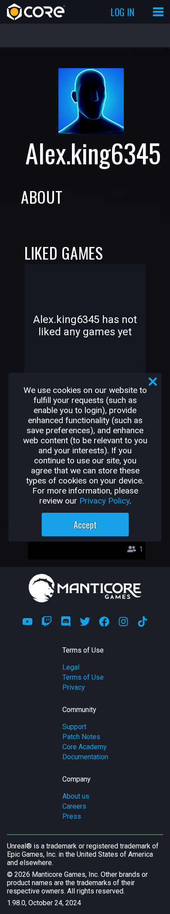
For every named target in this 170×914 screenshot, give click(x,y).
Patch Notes (81, 737)
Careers (74, 806)
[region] (85, 457)
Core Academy (84, 747)
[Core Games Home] (36, 12)
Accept (85, 524)
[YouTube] (27, 621)
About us (75, 796)
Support (74, 727)
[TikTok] (142, 621)
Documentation (85, 757)
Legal (70, 667)
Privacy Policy (104, 501)
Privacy (73, 687)
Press (71, 816)
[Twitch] (46, 621)
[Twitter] (85, 621)
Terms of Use (83, 677)
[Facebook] (104, 621)
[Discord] (66, 621)
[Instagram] (123, 621)
